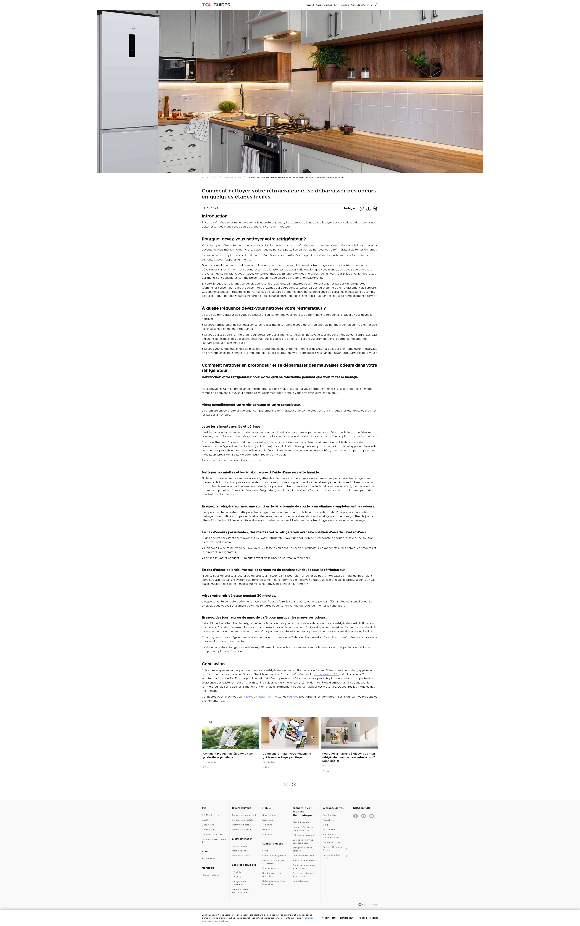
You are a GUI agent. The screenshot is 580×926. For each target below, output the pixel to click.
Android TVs (208, 829)
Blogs (216, 177)
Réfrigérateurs (239, 846)
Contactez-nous (270, 868)
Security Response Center (332, 848)
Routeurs (267, 834)
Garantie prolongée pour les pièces (303, 841)
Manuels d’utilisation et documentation (305, 829)
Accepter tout (329, 917)
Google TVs (208, 824)
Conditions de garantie (274, 855)
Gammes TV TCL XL (212, 834)
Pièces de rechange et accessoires (273, 862)
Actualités (328, 820)
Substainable (330, 815)
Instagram (265, 696)
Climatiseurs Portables (244, 820)
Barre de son (208, 858)
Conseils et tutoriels (232, 177)
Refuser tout (346, 917)
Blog (325, 824)
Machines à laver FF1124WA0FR (240, 891)
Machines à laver (240, 850)
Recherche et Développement (331, 836)
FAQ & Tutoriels (301, 822)
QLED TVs (207, 820)
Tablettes (267, 824)
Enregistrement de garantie (302, 849)
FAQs (265, 850)
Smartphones (269, 815)
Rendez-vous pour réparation (272, 874)
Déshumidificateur (241, 824)
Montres (266, 829)
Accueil (206, 177)
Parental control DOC (331, 856)
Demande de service (303, 855)
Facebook (250, 696)
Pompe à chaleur (241, 829)
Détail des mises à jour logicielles (274, 882)
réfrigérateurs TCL (326, 674)
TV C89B (236, 872)
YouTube (292, 696)
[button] (294, 784)
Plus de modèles (210, 875)
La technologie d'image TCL (214, 841)
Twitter (277, 696)
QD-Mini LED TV (210, 815)
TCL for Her (329, 829)
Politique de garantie (303, 835)
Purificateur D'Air (241, 855)
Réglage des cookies (367, 917)
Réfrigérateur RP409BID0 (239, 883)
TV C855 (236, 876)
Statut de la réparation (304, 860)
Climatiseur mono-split (244, 815)
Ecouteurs (267, 820)
